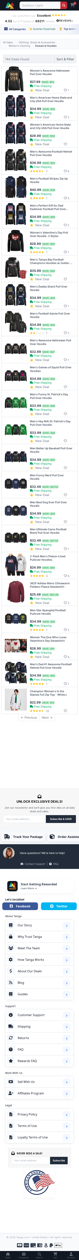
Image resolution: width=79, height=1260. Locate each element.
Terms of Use (27, 1126)
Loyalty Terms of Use (33, 1137)
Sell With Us (26, 1082)
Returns (23, 1038)
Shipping (24, 1026)
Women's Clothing (19, 45)
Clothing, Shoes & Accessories (37, 42)
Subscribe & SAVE (61, 818)
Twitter (61, 906)
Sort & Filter (65, 59)
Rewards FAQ (27, 1061)
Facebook (23, 906)
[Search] (63, 5)
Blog (21, 983)
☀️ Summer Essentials (42, 28)
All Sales (8, 42)
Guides (23, 994)
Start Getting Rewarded (39, 884)
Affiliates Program (31, 1093)
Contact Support (35, 863)
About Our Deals (30, 971)
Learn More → (29, 888)
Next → (47, 717)
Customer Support (31, 1015)
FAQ (55, 863)
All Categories (17, 29)
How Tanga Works (31, 960)
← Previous (29, 717)
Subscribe (59, 1160)
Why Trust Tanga (30, 937)
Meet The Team (29, 948)
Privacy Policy (27, 1114)
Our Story (25, 925)
